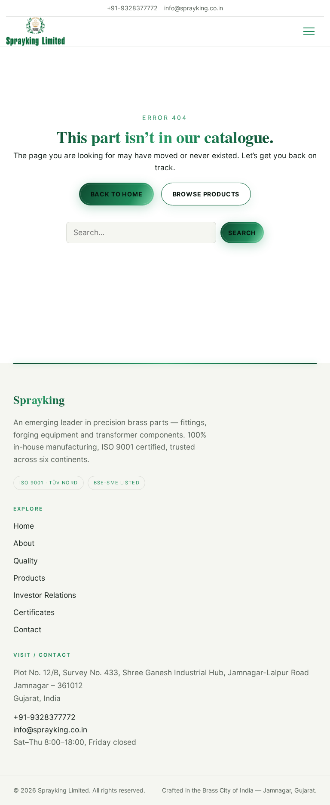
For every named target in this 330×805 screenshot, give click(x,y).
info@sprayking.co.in (193, 8)
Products (29, 577)
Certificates (34, 612)
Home (23, 525)
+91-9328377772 (132, 8)
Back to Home (117, 193)
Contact (27, 629)
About (23, 543)
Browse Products (205, 193)
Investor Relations (44, 595)
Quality (25, 560)
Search (242, 232)
